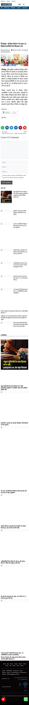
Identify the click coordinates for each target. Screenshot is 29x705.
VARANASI (9, 671)
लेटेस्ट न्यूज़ (6, 8)
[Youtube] (25, 689)
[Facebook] (20, 684)
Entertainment (15, 672)
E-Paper (4, 674)
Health (20, 664)
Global (24, 664)
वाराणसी (18, 8)
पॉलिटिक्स (13, 8)
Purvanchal (15, 671)
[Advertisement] (14, 25)
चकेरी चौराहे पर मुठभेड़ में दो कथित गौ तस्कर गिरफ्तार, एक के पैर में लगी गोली (20, 252)
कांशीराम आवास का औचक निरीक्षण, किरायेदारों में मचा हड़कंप (19, 212)
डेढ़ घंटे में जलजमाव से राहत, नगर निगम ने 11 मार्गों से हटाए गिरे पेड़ (20, 278)
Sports (8, 672)
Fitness (21, 666)
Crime (20, 671)
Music (14, 666)
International (23, 672)
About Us (3, 1)
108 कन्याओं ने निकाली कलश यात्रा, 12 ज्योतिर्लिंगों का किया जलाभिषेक (20, 291)
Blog (8, 664)
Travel (18, 666)
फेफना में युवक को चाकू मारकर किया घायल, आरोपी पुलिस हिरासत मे (13, 658)
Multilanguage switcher (13, 674)
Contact (8, 1)
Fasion (7, 666)
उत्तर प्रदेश (24, 8)
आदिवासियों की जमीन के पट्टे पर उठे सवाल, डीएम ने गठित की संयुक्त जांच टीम (20, 265)
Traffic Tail (25, 695)
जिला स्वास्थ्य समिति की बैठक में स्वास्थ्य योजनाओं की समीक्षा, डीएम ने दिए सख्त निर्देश (20, 324)
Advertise (14, 1)
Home (4, 664)
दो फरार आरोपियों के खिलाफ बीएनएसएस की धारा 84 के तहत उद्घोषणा (20, 225)
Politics (4, 672)
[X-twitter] (25, 684)
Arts (10, 666)
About (11, 664)
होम (1, 8)
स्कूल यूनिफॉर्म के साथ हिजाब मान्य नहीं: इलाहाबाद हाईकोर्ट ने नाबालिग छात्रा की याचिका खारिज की (20, 194)
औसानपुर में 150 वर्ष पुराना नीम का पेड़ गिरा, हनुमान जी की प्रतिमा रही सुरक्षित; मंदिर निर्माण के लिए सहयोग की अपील (14, 317)
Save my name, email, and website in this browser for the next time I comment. (14, 176)
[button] (26, 4)
